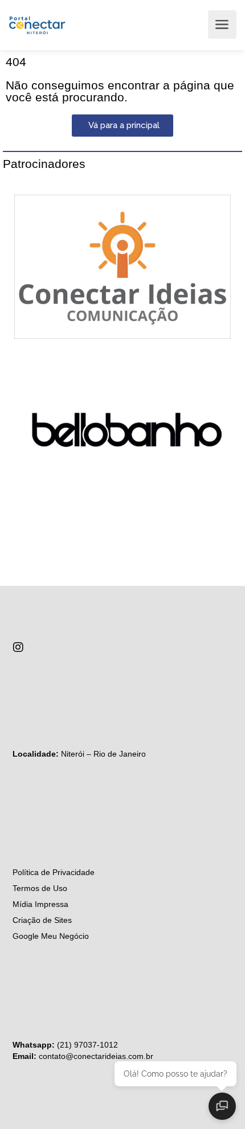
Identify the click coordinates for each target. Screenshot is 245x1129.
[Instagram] (18, 647)
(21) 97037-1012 (87, 1044)
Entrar (193, 24)
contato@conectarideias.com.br (96, 1056)
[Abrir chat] (222, 1106)
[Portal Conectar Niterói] (37, 24)
